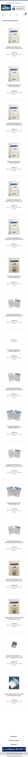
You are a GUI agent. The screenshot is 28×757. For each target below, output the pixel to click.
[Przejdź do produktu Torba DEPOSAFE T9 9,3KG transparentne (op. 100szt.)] (14, 682)
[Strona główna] (14, 7)
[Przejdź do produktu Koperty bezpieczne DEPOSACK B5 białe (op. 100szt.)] (14, 112)
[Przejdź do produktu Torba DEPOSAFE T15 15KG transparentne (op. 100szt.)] (14, 644)
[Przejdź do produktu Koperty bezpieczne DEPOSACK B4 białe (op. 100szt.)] (14, 35)
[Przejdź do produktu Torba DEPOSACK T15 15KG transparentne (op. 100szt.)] (14, 568)
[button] (3, 15)
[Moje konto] (17, 15)
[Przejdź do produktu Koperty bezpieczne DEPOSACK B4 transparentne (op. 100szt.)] (14, 73)
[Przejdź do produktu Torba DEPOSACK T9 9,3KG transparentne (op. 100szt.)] (14, 606)
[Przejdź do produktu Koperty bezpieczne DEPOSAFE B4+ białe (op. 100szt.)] (14, 303)
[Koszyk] (24, 15)
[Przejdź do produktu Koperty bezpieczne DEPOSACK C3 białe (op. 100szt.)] (14, 188)
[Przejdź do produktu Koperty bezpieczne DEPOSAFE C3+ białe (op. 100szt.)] (14, 453)
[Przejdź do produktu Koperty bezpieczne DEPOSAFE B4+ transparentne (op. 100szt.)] (14, 340)
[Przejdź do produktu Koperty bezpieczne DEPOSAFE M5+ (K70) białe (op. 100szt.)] (14, 530)
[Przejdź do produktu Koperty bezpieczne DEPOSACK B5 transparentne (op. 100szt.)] (14, 150)
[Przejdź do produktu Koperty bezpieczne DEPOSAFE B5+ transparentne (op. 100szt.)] (14, 415)
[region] (14, 722)
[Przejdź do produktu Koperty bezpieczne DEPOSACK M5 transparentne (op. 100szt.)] (14, 265)
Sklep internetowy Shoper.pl (14, 756)
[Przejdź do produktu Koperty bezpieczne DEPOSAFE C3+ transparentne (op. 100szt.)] (14, 491)
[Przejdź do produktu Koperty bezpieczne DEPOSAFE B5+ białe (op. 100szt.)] (14, 377)
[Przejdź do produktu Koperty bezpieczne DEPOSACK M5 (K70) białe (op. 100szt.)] (14, 226)
